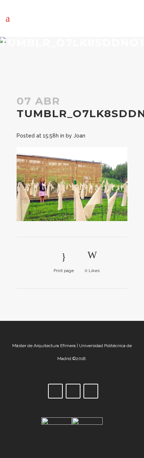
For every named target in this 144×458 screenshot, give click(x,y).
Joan (79, 136)
